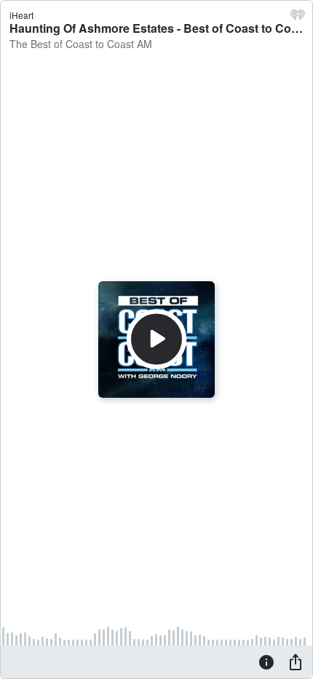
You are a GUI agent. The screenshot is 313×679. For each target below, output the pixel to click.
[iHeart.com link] (297, 18)
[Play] (156, 339)
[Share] (295, 661)
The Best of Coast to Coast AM (80, 44)
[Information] (266, 661)
